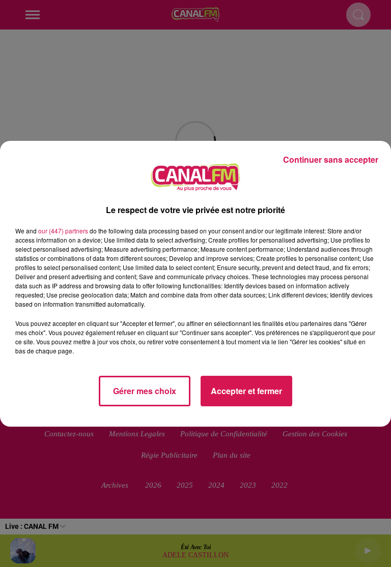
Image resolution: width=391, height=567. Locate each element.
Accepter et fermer (246, 391)
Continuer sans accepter (330, 159)
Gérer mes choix (144, 391)
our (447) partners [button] (63, 230)
